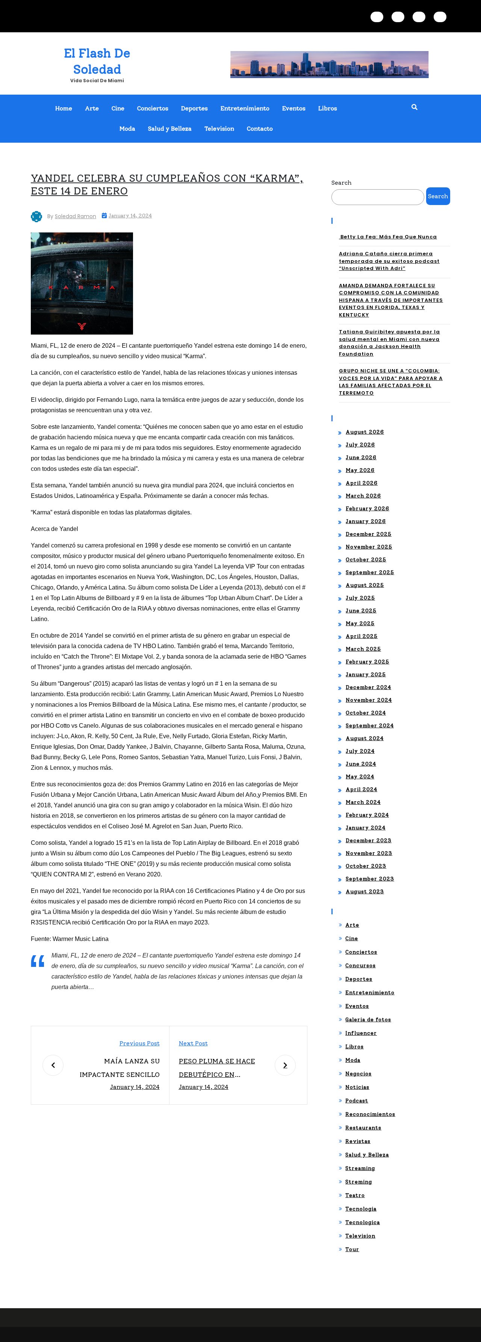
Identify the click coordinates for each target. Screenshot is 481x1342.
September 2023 (370, 879)
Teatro (355, 1195)
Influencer (361, 1033)
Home (63, 108)
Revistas (358, 1141)
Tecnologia (361, 1209)
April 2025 (362, 636)
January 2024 (366, 828)
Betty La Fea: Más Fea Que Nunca (388, 236)
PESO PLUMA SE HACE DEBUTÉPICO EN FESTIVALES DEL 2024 (217, 1069)
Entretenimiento (245, 108)
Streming (358, 1182)
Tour (352, 1249)
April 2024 (361, 789)
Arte (92, 108)
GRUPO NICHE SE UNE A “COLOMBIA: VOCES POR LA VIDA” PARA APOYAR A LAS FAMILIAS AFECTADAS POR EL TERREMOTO (391, 382)
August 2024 (365, 738)
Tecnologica (362, 1222)
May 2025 (360, 623)
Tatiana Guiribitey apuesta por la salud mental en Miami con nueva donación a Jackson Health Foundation (389, 342)
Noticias (357, 1087)
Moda (127, 128)
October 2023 (366, 866)
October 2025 (366, 559)
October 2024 (366, 713)
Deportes (194, 108)
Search (341, 182)
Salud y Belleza (170, 128)
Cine (118, 108)
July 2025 (360, 598)
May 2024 (360, 777)
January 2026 (366, 521)
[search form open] (414, 107)
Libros (327, 108)
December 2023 (369, 840)
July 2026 (360, 445)
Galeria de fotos (368, 1019)
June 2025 (361, 611)
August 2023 (365, 891)
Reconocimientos (370, 1114)
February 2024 (367, 815)
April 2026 (362, 483)
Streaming (360, 1168)
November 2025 (369, 547)
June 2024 (361, 764)
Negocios (358, 1074)
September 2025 (370, 572)
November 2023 (369, 853)
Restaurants (363, 1128)
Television (219, 128)
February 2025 (367, 662)
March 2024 (363, 802)
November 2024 (369, 700)
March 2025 (363, 649)
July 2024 (360, 751)
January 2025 (366, 674)
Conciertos (152, 108)
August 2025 (365, 585)
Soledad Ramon (75, 216)
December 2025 (369, 534)
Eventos (294, 108)
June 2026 (361, 457)
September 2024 (370, 725)
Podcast (356, 1101)
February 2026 (367, 508)
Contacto (260, 128)
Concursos (360, 965)
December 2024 (368, 687)
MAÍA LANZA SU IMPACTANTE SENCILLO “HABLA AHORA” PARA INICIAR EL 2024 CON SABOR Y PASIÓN (120, 1069)
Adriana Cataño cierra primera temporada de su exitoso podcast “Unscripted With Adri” (389, 261)
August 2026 (365, 432)
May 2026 (360, 470)
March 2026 (363, 496)
